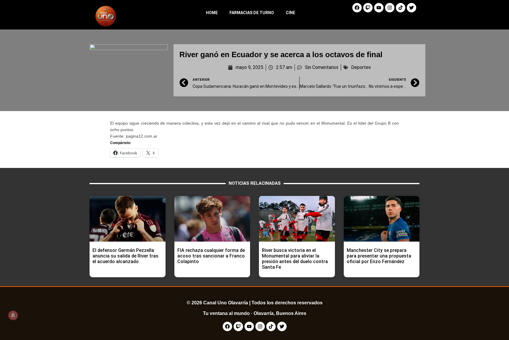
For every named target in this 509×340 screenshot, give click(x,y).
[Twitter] (411, 7)
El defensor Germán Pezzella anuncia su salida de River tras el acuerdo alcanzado (125, 255)
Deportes (361, 67)
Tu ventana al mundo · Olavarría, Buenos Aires (254, 313)
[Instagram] (389, 7)
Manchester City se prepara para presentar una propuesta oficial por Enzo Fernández (379, 255)
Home (212, 12)
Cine (290, 12)
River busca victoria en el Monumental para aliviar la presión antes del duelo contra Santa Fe (295, 258)
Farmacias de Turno (251, 12)
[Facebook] (357, 7)
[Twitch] (368, 7)
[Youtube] (379, 7)
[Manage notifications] (13, 315)
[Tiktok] (400, 7)
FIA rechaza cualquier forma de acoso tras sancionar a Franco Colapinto (211, 255)
